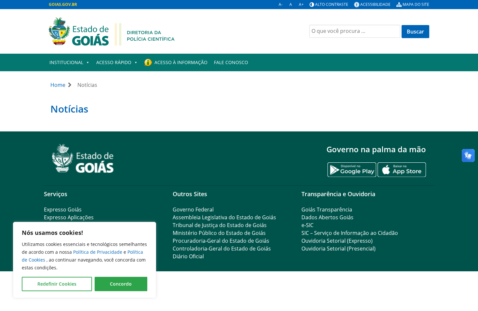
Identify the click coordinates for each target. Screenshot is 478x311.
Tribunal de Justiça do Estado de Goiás (220, 225)
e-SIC (307, 225)
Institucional (66, 62)
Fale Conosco (231, 62)
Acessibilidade (375, 4)
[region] (84, 260)
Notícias (69, 108)
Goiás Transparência (326, 209)
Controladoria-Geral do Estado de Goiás (222, 248)
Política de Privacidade (98, 252)
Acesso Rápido (113, 62)
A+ (301, 4)
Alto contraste (331, 4)
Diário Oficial (188, 256)
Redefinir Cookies (56, 284)
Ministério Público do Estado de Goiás (219, 233)
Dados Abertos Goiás (327, 217)
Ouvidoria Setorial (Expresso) (337, 240)
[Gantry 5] (83, 158)
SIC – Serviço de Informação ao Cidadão (349, 233)
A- (281, 4)
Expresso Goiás (63, 209)
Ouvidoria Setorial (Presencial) (338, 248)
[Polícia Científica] (112, 30)
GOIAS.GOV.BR (63, 4)
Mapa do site (416, 4)
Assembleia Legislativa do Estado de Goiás (224, 217)
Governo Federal (193, 209)
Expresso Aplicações (69, 217)
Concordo (121, 284)
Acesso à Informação (180, 62)
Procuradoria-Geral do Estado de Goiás (221, 240)
